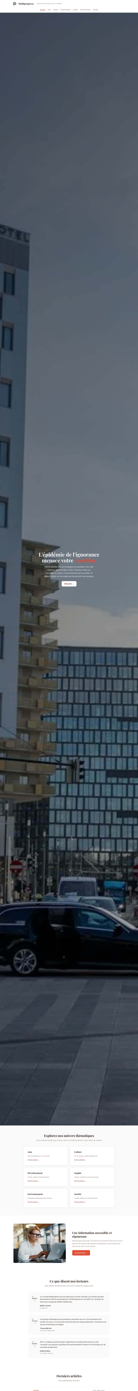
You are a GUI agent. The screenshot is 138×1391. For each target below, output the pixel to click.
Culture (55, 9)
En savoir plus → (81, 1253)
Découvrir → (69, 584)
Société (95, 9)
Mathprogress (26, 3)
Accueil (42, 9)
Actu (49, 9)
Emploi (75, 9)
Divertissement (65, 9)
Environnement (85, 9)
